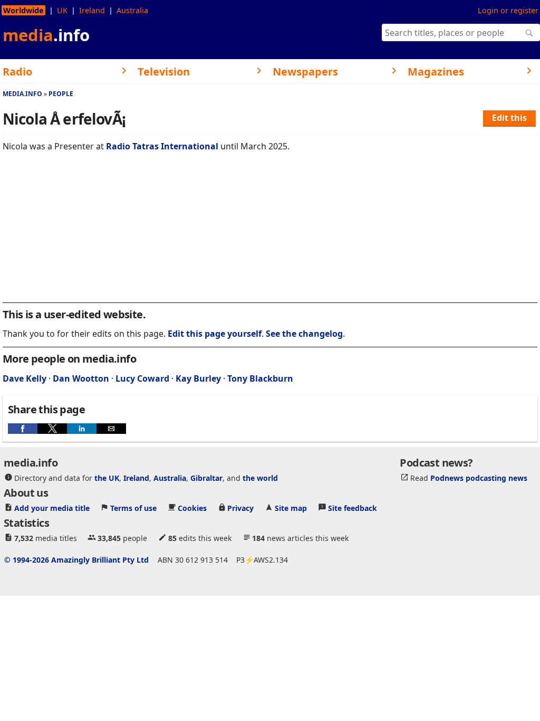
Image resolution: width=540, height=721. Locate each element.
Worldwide (23, 10)
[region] (270, 234)
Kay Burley (198, 378)
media (46, 35)
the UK (106, 477)
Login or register (508, 10)
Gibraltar (206, 477)
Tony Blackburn (260, 378)
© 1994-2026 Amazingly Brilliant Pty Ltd (76, 559)
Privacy (240, 507)
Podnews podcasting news (478, 477)
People (61, 93)
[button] (22, 428)
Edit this (509, 118)
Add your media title (52, 507)
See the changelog (304, 333)
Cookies (192, 507)
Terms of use (133, 507)
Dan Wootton (81, 378)
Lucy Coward (142, 378)
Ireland (92, 10)
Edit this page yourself (215, 333)
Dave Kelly (24, 378)
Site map (291, 507)
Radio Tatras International (162, 146)
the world (260, 477)
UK (62, 10)
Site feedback (352, 507)
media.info (22, 93)
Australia (132, 10)
